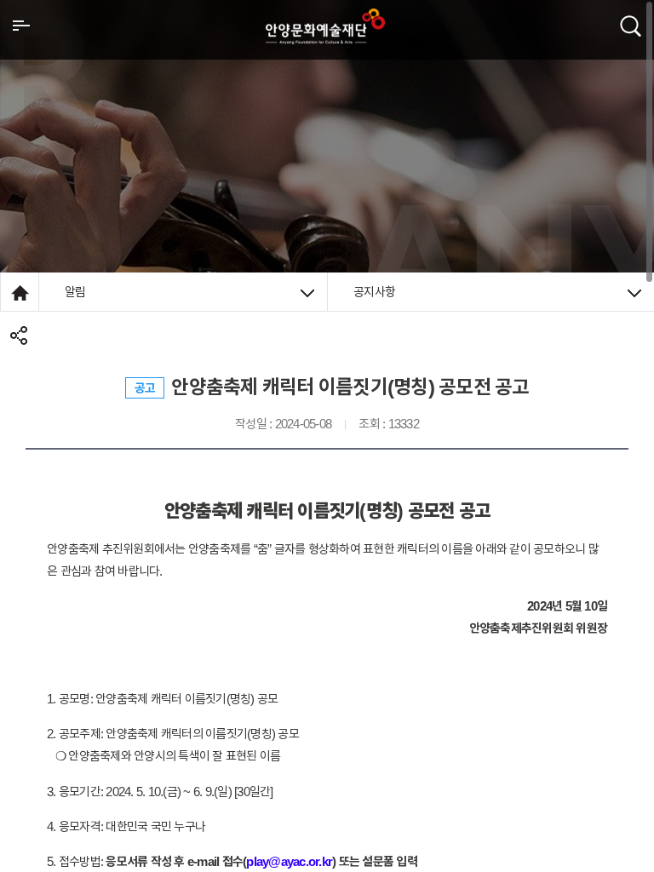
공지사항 (374, 291)
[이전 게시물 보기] (55, 416)
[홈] (20, 291)
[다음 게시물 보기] (598, 416)
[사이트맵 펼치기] (21, 25)
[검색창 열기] (630, 25)
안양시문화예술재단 (325, 26)
